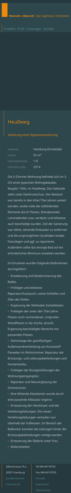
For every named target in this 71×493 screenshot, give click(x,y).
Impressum (42, 484)
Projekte (9, 29)
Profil (20, 29)
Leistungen (33, 29)
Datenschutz (43, 490)
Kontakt (48, 29)
